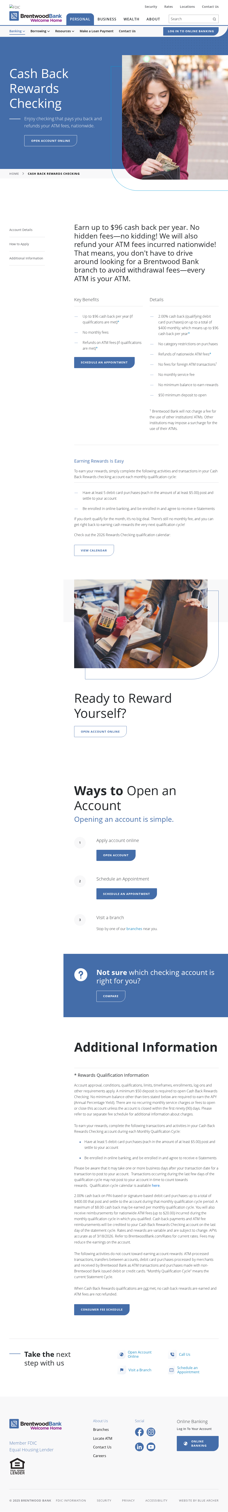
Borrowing (38, 31)
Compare (110, 996)
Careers (99, 1455)
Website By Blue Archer (199, 1500)
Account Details (21, 230)
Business (107, 19)
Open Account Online (50, 141)
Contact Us (127, 31)
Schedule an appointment (126, 894)
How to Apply (19, 244)
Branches (101, 1429)
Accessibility (156, 1500)
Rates (168, 7)
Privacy (128, 1500)
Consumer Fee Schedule (102, 1309)
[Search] (214, 19)
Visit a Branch (139, 1370)
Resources (63, 31)
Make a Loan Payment (97, 31)
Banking (15, 31)
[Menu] (23, 31)
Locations (187, 7)
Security (151, 7)
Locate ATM (102, 1438)
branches (134, 928)
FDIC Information (71, 1500)
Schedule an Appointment (104, 362)
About (153, 19)
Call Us (184, 1354)
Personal (80, 19)
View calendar (94, 550)
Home (14, 174)
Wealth (131, 19)
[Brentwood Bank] (35, 16)
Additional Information (26, 258)
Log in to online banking (191, 31)
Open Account (116, 855)
